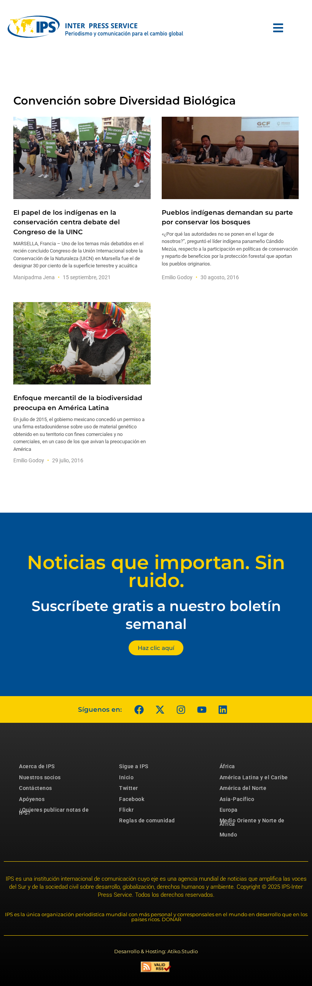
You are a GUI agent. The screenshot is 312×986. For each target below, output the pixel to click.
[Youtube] (201, 709)
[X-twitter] (159, 709)
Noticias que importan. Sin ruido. (156, 571)
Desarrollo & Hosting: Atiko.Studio (156, 951)
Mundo (228, 835)
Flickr (126, 810)
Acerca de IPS (37, 766)
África (227, 766)
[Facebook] (138, 709)
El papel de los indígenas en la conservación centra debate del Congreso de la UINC (66, 222)
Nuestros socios (40, 777)
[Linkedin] (222, 709)
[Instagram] (180, 709)
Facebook (131, 799)
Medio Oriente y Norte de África (252, 822)
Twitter (128, 788)
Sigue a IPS (133, 766)
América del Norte (243, 788)
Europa (229, 810)
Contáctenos (35, 788)
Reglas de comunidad (147, 820)
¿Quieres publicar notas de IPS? (54, 811)
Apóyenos (32, 799)
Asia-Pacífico (237, 799)
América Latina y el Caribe (254, 777)
